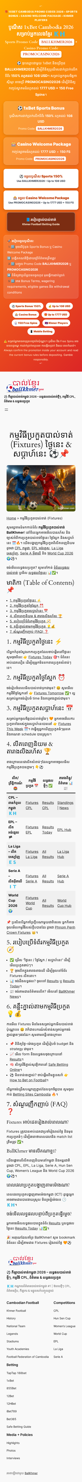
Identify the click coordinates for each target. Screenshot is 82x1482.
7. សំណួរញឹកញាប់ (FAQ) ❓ (29, 632)
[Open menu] (6, 409)
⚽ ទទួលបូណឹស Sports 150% (41, 178)
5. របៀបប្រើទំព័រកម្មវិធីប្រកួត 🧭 (30, 621)
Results (53, 981)
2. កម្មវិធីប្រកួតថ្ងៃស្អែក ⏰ (27, 606)
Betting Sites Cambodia (32, 1094)
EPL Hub (64, 830)
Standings (65, 803)
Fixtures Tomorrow (49, 693)
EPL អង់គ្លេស (41, 548)
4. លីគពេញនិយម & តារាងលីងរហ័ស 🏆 (36, 616)
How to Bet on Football (28, 1080)
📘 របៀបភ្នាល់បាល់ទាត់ (41, 222)
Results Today (26, 1228)
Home (11, 518)
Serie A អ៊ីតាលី (30, 553)
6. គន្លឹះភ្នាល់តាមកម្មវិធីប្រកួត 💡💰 (32, 626)
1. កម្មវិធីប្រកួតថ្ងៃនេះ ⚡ (25, 600)
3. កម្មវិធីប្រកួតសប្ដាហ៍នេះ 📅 (29, 611)
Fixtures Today (40, 657)
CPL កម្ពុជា (22, 548)
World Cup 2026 (60, 553)
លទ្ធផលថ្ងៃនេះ (37, 573)
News (64, 808)
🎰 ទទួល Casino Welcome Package (41, 200)
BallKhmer (31, 1473)
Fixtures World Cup (32, 903)
